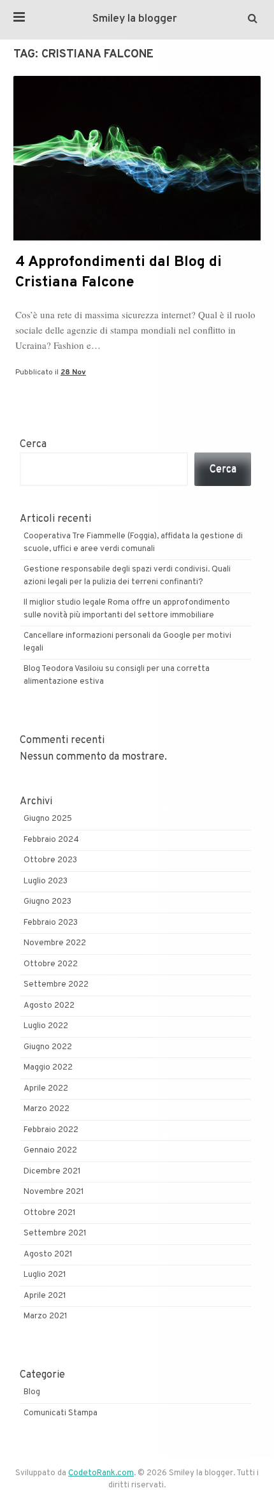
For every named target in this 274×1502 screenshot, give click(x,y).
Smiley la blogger (134, 19)
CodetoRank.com (101, 1473)
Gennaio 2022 (50, 1150)
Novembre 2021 (54, 1192)
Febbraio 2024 (51, 840)
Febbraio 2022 (51, 1130)
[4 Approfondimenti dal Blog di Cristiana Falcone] (137, 238)
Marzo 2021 (46, 1316)
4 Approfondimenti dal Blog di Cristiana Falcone (118, 272)
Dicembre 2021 (52, 1172)
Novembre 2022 (55, 943)
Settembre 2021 (55, 1233)
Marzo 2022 (46, 1109)
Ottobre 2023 (50, 860)
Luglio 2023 (46, 881)
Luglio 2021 (45, 1275)
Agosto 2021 (48, 1254)
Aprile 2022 (46, 1089)
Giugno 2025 (48, 819)
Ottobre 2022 (51, 964)
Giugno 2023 (47, 902)
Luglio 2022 (46, 1026)
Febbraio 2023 (51, 923)
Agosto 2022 (49, 1006)
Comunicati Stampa (60, 1413)
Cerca (33, 444)
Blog (32, 1392)
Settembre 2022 (56, 985)
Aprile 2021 (45, 1296)
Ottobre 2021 (50, 1213)
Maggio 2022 (48, 1068)
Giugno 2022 (48, 1047)
